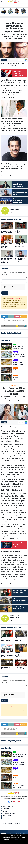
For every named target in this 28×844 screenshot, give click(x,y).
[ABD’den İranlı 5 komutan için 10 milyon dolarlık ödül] (7, 663)
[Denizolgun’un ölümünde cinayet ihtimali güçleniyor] (21, 239)
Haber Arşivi (6, 818)
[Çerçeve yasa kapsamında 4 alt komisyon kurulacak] (21, 663)
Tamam (14, 842)
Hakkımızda (17, 823)
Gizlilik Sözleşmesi (17, 825)
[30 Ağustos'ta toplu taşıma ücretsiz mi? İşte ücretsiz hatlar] (7, 225)
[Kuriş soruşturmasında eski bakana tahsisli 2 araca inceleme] (7, 633)
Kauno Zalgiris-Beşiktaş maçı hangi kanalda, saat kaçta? (19, 348)
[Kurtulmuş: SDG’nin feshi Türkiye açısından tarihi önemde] (7, 239)
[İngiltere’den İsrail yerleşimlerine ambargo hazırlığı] (21, 253)
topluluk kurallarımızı (15, 298)
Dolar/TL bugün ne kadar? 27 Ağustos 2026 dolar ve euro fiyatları (19, 356)
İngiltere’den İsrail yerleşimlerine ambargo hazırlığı (20, 260)
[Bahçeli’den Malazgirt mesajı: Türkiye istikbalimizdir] (21, 648)
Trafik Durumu (6, 811)
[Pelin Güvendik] (5, 210)
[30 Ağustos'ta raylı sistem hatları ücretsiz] (21, 225)
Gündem (14, 20)
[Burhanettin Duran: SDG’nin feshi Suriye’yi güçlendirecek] (7, 253)
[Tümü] (26, 340)
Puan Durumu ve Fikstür (9, 813)
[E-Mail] (11, 213)
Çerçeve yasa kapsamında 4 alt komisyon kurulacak (20, 669)
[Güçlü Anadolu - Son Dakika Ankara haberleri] (13, 1)
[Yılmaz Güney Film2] (14, 108)
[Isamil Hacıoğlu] (14, 148)
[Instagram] (17, 802)
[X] (11, 802)
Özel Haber (17, 5)
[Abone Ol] (26, 60)
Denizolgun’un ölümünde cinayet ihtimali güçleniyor (20, 245)
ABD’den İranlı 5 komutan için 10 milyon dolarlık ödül (6, 669)
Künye (4, 823)
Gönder (4, 293)
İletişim (10, 823)
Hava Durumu (6, 808)
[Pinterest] (14, 802)
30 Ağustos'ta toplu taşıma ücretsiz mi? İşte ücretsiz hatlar (7, 231)
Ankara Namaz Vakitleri (9, 810)
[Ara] (25, 2)
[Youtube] (19, 802)
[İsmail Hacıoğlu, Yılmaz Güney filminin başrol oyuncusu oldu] (14, 50)
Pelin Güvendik (5, 63)
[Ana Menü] (1, 1)
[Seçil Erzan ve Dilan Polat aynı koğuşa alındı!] (14, 412)
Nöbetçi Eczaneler (8, 806)
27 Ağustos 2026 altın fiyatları (18, 363)
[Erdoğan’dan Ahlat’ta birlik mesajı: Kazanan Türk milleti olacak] (7, 648)
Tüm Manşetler (7, 815)
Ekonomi (15, 352)
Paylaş (4, 59)
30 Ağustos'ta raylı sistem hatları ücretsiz (20, 231)
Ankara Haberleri (6, 5)
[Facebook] (8, 802)
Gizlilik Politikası (6, 825)
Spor (14, 344)
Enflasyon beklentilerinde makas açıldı (19, 639)
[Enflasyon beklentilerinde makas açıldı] (21, 633)
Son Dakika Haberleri (8, 817)
